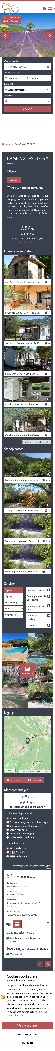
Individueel (22, 837)
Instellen (28, 1042)
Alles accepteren (27, 1025)
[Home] (11, 8)
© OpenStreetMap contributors (35, 771)
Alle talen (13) (19, 848)
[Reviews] (8, 924)
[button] (27, 741)
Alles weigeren (27, 1034)
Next (49, 35)
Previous (5, 35)
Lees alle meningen (27, 242)
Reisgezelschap (10, 95)
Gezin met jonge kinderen (29, 822)
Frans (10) (20, 852)
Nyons (12, 171)
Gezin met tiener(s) (26, 825)
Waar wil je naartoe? (11, 61)
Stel (18, 829)
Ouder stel (22, 833)
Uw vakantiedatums (11, 72)
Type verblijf (8, 84)
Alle (19, 818)
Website (14, 180)
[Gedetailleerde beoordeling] (17, 924)
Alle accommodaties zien (37, 442)
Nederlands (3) (23, 856)
